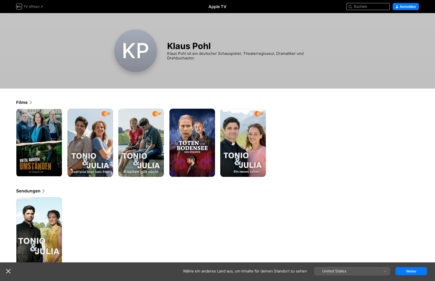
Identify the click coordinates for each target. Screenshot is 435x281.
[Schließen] (8, 271)
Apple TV (217, 6)
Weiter (411, 271)
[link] (24, 102)
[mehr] (56, 171)
